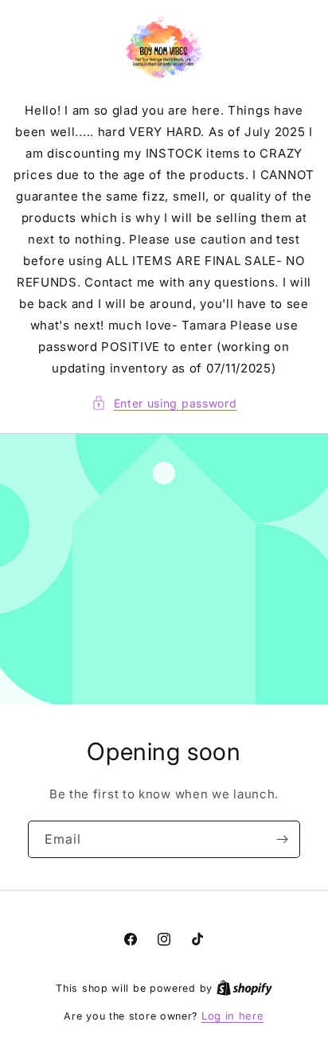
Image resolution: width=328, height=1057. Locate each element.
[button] (164, 403)
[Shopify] (244, 987)
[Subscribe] (281, 839)
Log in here (232, 1015)
